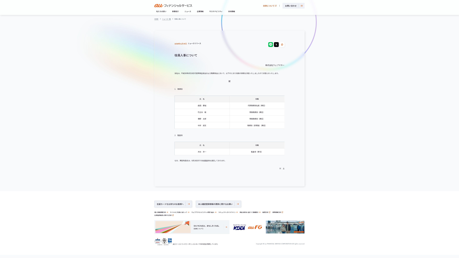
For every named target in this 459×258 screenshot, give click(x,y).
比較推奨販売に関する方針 (163, 215)
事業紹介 (175, 11)
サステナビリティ (216, 11)
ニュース (188, 11)
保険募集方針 (276, 212)
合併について (268, 5)
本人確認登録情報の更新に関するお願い (215, 204)
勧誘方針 (265, 212)
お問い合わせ (291, 5)
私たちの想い (161, 11)
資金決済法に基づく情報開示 (249, 212)
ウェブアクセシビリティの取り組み (202, 212)
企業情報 (200, 11)
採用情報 (231, 11)
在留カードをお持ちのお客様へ (170, 204)
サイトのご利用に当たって (178, 212)
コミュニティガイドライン (226, 212)
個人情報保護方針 (160, 212)
